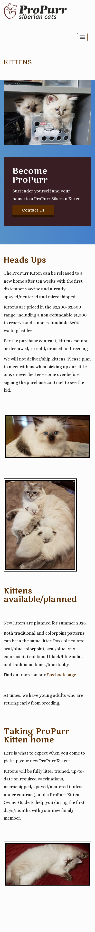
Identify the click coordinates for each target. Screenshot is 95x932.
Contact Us (33, 210)
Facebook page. (62, 674)
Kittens (18, 62)
